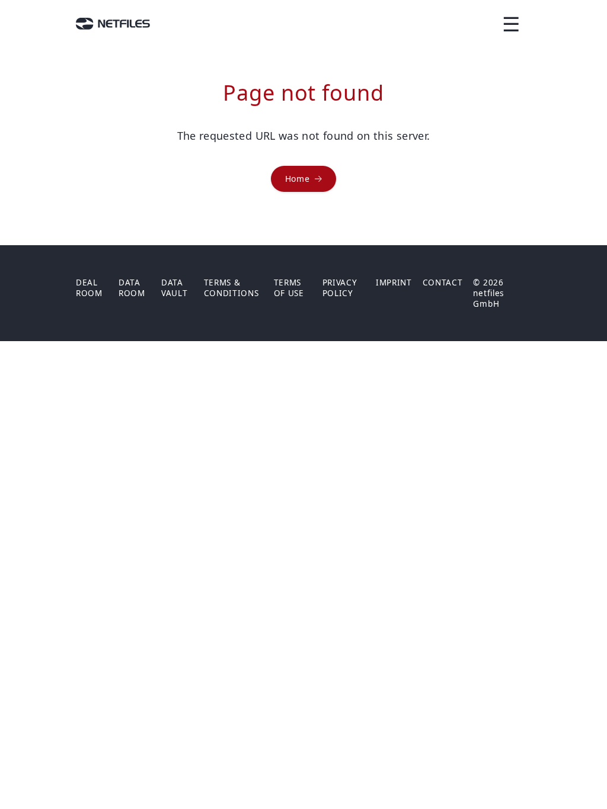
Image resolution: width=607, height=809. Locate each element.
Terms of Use (289, 287)
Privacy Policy (339, 287)
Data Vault (174, 287)
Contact (443, 282)
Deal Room (89, 287)
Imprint (394, 282)
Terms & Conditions (231, 287)
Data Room (132, 287)
